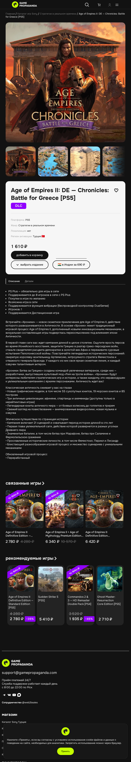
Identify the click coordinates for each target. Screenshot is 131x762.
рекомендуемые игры (29, 558)
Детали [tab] (29, 281)
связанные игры (23, 483)
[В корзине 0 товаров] (99, 4)
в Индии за (73, 264)
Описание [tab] (14, 281)
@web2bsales (30, 702)
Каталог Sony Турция (14, 721)
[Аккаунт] (109, 5)
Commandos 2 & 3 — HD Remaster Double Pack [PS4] (79, 600)
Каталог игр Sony (27, 13)
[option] (53, 161)
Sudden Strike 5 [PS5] (48, 598)
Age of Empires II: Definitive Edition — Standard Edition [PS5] (21, 602)
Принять (65, 751)
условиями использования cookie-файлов (79, 739)
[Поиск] (87, 4)
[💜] (116, 190)
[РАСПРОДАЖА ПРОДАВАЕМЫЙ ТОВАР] (21, 579)
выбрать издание (31, 264)
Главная (10, 13)
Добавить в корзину (29, 255)
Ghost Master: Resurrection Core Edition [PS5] (109, 600)
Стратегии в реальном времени (58, 13)
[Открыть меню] (117, 5)
